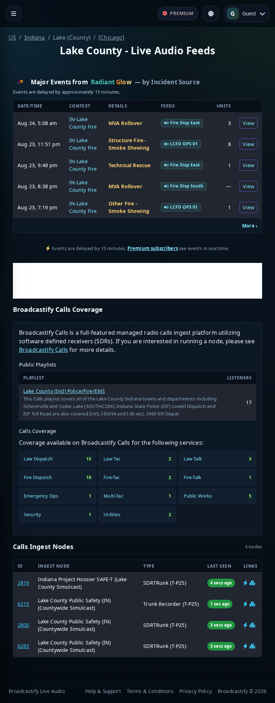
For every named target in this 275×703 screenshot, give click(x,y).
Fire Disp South (186, 186)
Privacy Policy (195, 691)
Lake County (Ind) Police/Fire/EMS (64, 391)
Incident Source (175, 82)
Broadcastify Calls (43, 350)
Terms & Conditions (150, 691)
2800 (23, 625)
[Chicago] (111, 37)
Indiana (34, 37)
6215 (23, 603)
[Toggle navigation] (13, 13)
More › (249, 226)
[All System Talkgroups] (252, 582)
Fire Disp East (185, 123)
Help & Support (103, 691)
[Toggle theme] (211, 13)
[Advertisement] (137, 281)
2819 (23, 582)
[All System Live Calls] (245, 582)
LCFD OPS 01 (184, 144)
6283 (23, 646)
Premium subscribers (152, 248)
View (248, 123)
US (12, 37)
